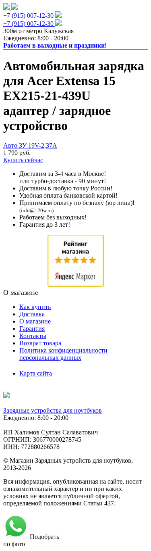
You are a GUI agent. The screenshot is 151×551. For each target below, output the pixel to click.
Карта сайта (35, 373)
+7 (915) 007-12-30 (28, 15)
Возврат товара (40, 343)
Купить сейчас (23, 160)
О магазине (35, 321)
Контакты (32, 335)
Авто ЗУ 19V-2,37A (30, 145)
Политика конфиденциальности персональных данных (63, 354)
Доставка (32, 314)
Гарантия (32, 328)
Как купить (35, 306)
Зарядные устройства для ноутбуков (52, 410)
